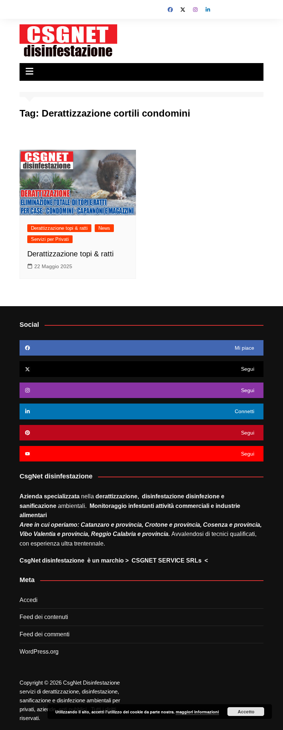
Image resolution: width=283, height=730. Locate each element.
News (104, 228)
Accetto (246, 711)
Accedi (29, 600)
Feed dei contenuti (44, 617)
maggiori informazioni (197, 712)
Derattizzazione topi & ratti (59, 228)
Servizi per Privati (50, 239)
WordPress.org (39, 651)
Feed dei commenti (45, 634)
